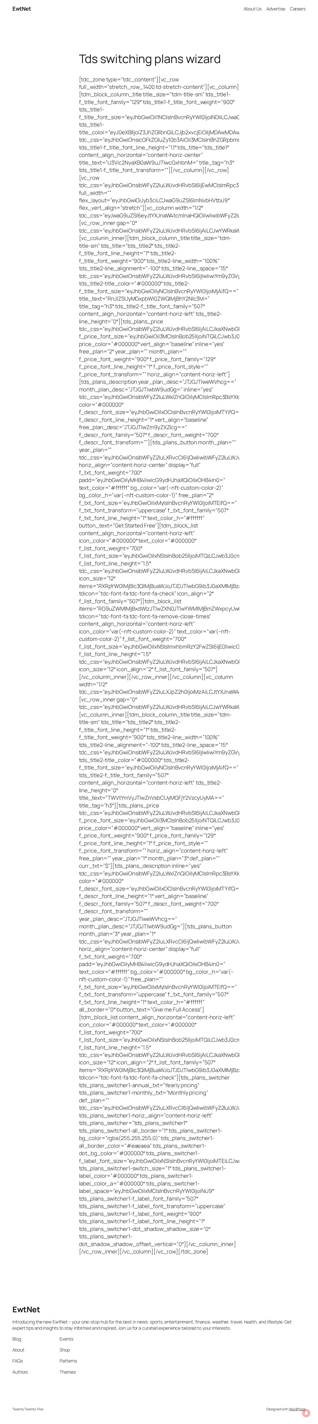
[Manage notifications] (306, 1413)
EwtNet (21, 8)
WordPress (297, 1409)
